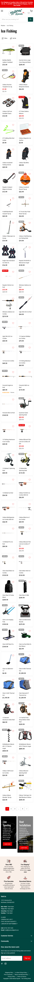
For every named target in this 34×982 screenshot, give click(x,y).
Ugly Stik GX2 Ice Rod (25, 312)
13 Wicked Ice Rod (7, 493)
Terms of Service (21, 976)
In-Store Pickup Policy (21, 972)
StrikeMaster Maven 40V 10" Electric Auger (8, 746)
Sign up (27, 958)
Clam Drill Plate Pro (8, 644)
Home (3, 25)
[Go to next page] (27, 809)
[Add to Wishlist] (13, 47)
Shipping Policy (9, 972)
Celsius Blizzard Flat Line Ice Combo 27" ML (25, 544)
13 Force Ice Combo (8, 361)
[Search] (30, 19)
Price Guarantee (8, 974)
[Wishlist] (29, 13)
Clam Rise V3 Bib (24, 595)
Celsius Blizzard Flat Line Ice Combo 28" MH (25, 441)
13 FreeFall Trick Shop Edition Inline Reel (24, 720)
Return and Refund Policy (21, 974)
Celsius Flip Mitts (24, 162)
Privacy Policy (11, 976)
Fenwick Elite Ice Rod (8, 412)
